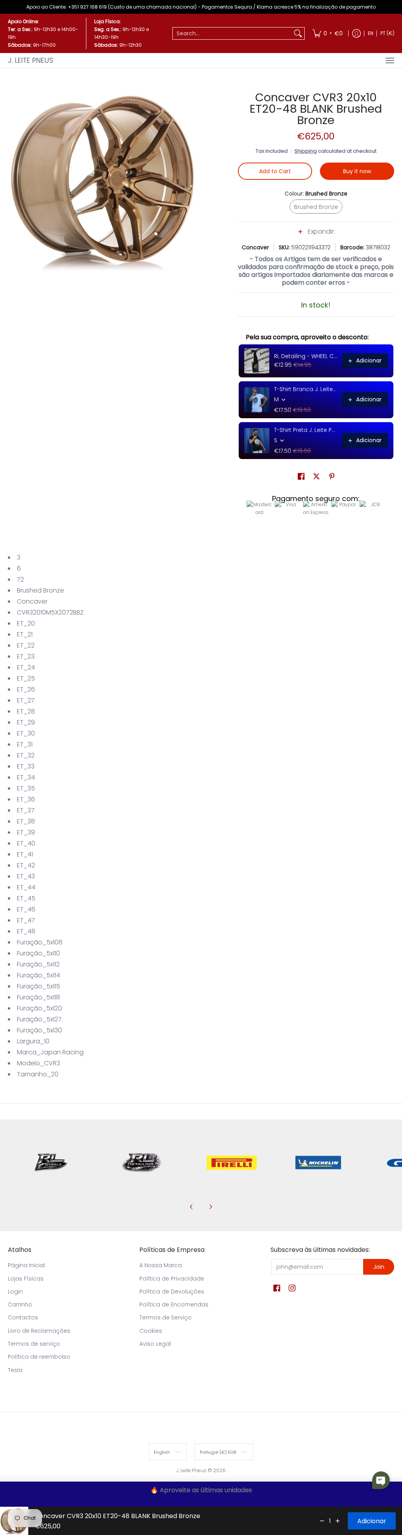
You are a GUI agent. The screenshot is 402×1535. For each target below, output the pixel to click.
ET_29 (26, 722)
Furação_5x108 (39, 942)
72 (20, 579)
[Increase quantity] (338, 1521)
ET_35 (26, 788)
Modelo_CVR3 (38, 1063)
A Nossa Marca (160, 1265)
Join (378, 1267)
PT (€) (387, 33)
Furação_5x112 (38, 964)
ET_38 (26, 821)
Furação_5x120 (39, 1008)
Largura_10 (33, 1041)
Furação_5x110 (38, 953)
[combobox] (232, 33)
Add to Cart (275, 171)
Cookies (150, 1331)
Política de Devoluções (171, 1291)
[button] (316, 235)
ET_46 (26, 909)
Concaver (255, 247)
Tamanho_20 (37, 1074)
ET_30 (26, 733)
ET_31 (25, 744)
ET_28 (26, 711)
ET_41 (25, 854)
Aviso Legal (155, 1344)
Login (15, 1291)
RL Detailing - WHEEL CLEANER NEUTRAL (305, 356)
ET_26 (26, 689)
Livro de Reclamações (39, 1331)
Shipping (305, 151)
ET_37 (26, 810)
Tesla (15, 1370)
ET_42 (26, 865)
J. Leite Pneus (30, 60)
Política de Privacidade (171, 1279)
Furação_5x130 (39, 1030)
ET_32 (26, 755)
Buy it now (357, 171)
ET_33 (26, 766)
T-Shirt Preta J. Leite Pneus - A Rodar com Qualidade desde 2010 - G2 (305, 430)
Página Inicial (26, 1265)
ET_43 (26, 876)
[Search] (298, 33)
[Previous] (191, 1206)
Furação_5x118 (38, 997)
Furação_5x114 (38, 975)
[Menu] (389, 60)
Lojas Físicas (26, 1279)
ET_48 (26, 931)
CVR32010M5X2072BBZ (50, 612)
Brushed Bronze (40, 590)
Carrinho (20, 1304)
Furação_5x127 (39, 1019)
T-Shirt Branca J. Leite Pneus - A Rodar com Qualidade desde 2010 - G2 (305, 389)
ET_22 (26, 645)
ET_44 (26, 887)
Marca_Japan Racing (50, 1052)
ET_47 (26, 920)
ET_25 (26, 678)
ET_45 (26, 898)
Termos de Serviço (165, 1317)
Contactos (23, 1317)
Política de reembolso (39, 1357)
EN (370, 33)
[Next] (210, 1206)
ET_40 (26, 843)
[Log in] (356, 33)
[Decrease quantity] (322, 1521)
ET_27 (26, 700)
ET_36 (26, 799)
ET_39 (26, 832)
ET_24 (26, 667)
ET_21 (25, 634)
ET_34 (26, 777)
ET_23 (26, 656)
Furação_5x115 (38, 986)
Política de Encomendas (173, 1304)
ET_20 (26, 623)
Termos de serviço (34, 1344)
